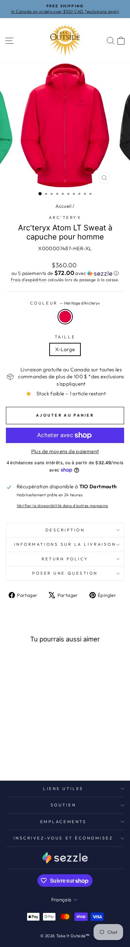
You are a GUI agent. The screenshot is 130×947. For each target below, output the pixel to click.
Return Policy (65, 558)
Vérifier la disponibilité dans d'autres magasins (62, 505)
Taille (65, 336)
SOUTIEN (63, 804)
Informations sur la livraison (65, 544)
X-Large (65, 349)
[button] (65, 273)
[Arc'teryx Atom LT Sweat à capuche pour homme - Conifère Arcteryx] (32, 756)
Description (65, 529)
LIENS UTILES (63, 788)
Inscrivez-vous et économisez (63, 838)
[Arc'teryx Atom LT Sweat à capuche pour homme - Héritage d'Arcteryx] (12, 750)
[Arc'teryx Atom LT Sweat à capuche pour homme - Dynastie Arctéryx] (36, 750)
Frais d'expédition (29, 279)
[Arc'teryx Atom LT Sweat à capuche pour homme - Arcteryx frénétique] (28, 750)
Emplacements (63, 821)
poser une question (65, 573)
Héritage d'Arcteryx (65, 317)
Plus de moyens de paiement (65, 451)
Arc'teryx (65, 217)
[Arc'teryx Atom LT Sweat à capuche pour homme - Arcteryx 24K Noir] (20, 750)
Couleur (65, 303)
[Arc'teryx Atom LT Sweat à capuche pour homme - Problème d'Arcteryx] (44, 750)
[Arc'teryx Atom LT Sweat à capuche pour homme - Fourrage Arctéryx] (24, 756)
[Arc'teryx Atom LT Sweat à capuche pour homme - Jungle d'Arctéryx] (40, 756)
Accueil (63, 206)
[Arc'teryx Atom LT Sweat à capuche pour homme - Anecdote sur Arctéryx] (16, 756)
